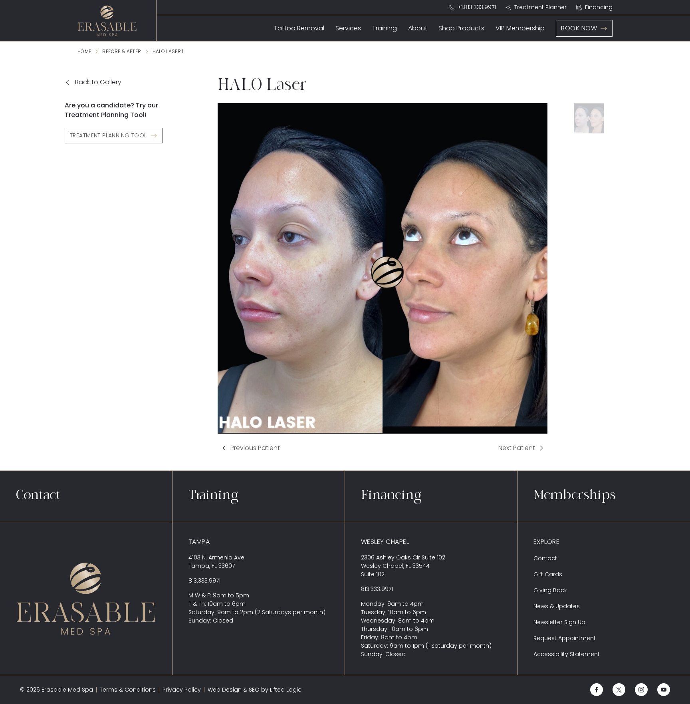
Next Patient (523, 448)
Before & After (121, 51)
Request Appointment (564, 638)
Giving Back (550, 590)
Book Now (579, 28)
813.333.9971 (204, 581)
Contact (38, 496)
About (417, 28)
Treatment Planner (540, 7)
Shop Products (461, 28)
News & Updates (556, 606)
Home (84, 51)
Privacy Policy (182, 690)
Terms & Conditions (128, 690)
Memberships (574, 496)
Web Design (225, 690)
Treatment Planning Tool (108, 135)
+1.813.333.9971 (477, 7)
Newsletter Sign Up (559, 622)
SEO (254, 690)
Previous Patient (249, 448)
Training (384, 28)
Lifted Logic (285, 690)
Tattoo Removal (299, 28)
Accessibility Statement (566, 654)
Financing (599, 7)
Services (348, 28)
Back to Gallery (98, 82)
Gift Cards (547, 574)
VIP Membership (520, 28)
